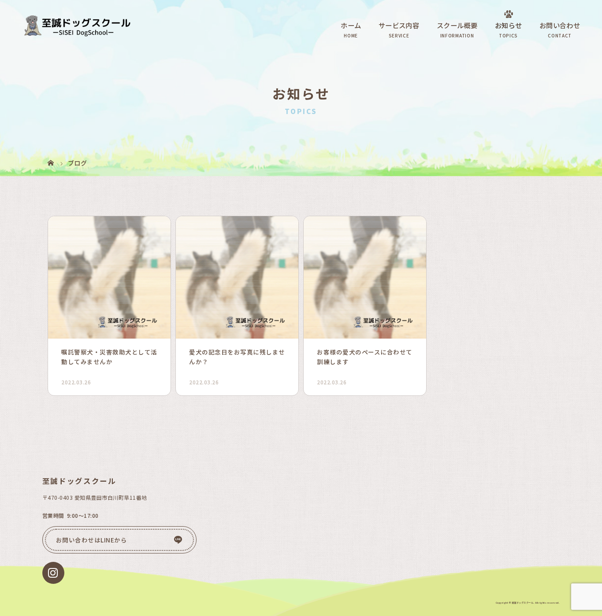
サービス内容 (399, 25)
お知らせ (508, 25)
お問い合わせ (559, 25)
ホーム (351, 25)
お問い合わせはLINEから (91, 539)
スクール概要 (457, 25)
